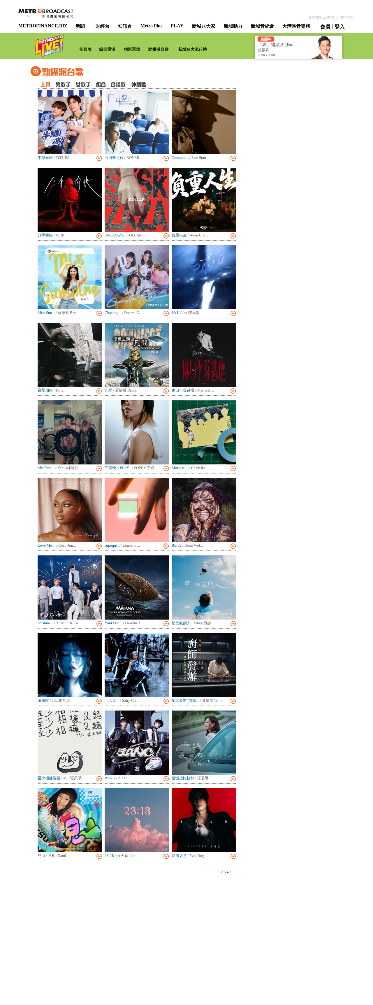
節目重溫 (107, 49)
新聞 (80, 26)
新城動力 (233, 26)
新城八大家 (203, 26)
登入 (340, 27)
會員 (325, 27)
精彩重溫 (132, 49)
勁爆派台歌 (158, 49)
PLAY (177, 25)
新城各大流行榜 (192, 49)
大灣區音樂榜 (296, 26)
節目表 (86, 49)
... (234, 872)
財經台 (103, 26)
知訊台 (125, 26)
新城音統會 (262, 26)
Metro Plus (151, 25)
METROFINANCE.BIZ (42, 25)
